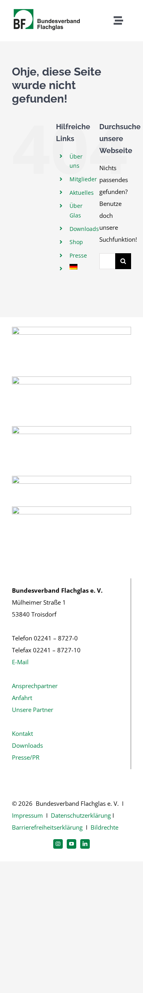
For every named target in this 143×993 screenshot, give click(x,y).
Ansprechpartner (35, 686)
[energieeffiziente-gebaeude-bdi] (71, 330)
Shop (76, 242)
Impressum (27, 815)
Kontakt (22, 733)
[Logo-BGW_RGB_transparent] (71, 479)
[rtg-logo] (71, 429)
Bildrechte (104, 827)
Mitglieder (83, 179)
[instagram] (58, 844)
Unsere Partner (32, 710)
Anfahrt (22, 698)
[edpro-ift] (71, 379)
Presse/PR (25, 757)
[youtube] (71, 844)
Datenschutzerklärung (81, 815)
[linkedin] (85, 844)
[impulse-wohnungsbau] (71, 509)
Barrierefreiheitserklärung (47, 827)
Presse (78, 255)
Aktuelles (82, 192)
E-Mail (20, 662)
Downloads (84, 229)
